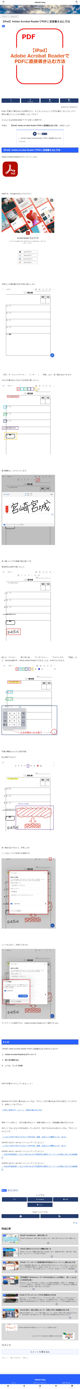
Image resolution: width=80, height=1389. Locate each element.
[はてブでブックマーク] (66, 851)
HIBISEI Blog (40, 2)
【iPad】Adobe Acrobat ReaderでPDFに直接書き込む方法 (40, 138)
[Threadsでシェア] (31, 851)
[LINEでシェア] (13, 856)
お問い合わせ (66, 1383)
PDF (16, 1190)
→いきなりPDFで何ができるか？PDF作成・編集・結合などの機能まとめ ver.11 (34, 1146)
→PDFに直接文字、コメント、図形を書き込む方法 (22, 1110)
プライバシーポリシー (40, 1383)
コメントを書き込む (40, 1352)
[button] (69, 100)
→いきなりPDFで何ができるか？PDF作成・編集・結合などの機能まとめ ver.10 (34, 1137)
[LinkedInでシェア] (49, 856)
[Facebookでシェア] (13, 851)
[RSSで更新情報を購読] (59, 1216)
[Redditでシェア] (49, 851)
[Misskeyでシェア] (66, 845)
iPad (5, 1190)
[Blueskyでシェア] (49, 845)
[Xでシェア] (13, 845)
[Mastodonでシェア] (31, 845)
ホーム (14, 1383)
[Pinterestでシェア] (31, 856)
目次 (39, 134)
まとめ (22, 141)
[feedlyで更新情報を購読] (21, 1216)
